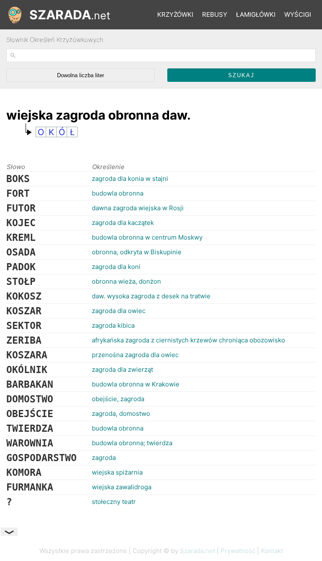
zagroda (104, 458)
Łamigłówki (255, 14)
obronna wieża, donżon (126, 281)
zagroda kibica (113, 325)
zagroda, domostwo (121, 413)
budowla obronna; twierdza (132, 443)
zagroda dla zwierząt (122, 369)
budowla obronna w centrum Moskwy (147, 237)
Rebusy (214, 14)
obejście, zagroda (118, 399)
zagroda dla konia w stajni (130, 179)
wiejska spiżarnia (117, 472)
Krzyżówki (175, 14)
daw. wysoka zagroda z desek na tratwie (151, 296)
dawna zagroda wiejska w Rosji (138, 208)
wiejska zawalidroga (121, 487)
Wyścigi (297, 14)
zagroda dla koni (116, 267)
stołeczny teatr (114, 502)
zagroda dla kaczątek (123, 223)
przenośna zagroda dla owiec (135, 355)
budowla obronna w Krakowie (135, 384)
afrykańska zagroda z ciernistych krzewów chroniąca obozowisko (188, 340)
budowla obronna (117, 193)
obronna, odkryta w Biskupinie (137, 252)
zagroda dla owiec (118, 311)
